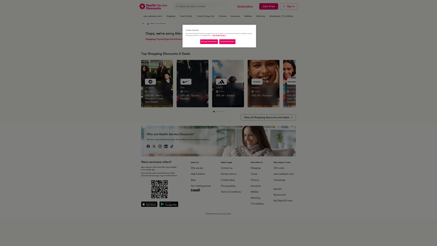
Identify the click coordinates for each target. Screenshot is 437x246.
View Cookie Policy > (219, 35)
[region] (219, 36)
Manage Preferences (209, 41)
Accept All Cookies (227, 41)
